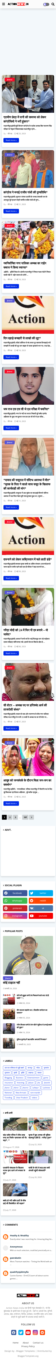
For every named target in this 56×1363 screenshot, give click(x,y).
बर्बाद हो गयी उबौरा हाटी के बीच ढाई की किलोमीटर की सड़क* (14, 1202)
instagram (17, 915)
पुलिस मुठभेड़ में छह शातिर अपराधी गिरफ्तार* (32, 1039)
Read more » (11, 140)
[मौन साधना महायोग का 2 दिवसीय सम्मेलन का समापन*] (9, 1014)
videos (34, 1097)
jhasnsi (25, 1087)
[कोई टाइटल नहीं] (28, 955)
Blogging (8, 1077)
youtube (43, 915)
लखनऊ (30, 1072)
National (8, 1092)
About (26, 1342)
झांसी (15, 1072)
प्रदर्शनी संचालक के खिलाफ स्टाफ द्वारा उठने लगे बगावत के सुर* (14, 1170)
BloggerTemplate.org (28, 1356)
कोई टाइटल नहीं (11, 983)
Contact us (38, 1342)
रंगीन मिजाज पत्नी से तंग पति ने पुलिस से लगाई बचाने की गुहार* (34, 1026)
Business (19, 1077)
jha (38, 1082)
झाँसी (22, 1072)
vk (43, 908)
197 (25, 817)
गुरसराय (7, 1072)
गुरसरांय (46, 1067)
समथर (39, 1072)
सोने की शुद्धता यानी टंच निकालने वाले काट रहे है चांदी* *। (33, 996)
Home (16, 1342)
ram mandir (35, 1092)
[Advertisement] (28, 39)
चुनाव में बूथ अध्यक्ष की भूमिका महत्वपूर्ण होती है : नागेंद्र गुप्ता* (40, 1136)
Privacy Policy (28, 1346)
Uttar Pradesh (22, 1097)
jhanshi (47, 1082)
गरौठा (38, 1067)
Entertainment (33, 1077)
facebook (17, 893)
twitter (43, 893)
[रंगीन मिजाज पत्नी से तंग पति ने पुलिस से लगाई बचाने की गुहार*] (9, 1028)
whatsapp (17, 900)
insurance (9, 1082)
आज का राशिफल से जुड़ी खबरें (14, 1067)
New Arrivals (21, 1092)
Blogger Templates (25, 1351)
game (45, 1077)
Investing (20, 1082)
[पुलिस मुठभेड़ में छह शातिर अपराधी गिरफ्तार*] (9, 1043)
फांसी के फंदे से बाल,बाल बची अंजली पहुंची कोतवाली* (39, 1169)
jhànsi (16, 1087)
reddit (43, 900)
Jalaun (30, 1082)
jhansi (7, 1087)
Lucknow (46, 1087)
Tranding (8, 1097)
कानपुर (30, 1067)
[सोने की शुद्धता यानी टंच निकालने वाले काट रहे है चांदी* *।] (9, 999)
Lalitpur (35, 1087)
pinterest (17, 908)
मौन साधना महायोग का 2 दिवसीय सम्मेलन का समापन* (32, 1011)
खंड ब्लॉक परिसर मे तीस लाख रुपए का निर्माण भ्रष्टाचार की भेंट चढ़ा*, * (15, 1138)
